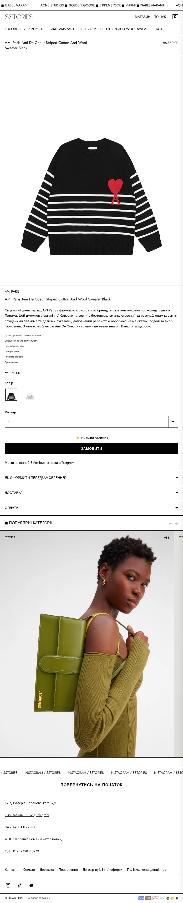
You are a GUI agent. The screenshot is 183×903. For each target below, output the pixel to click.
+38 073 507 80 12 (19, 814)
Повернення (68, 869)
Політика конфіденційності (147, 869)
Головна (12, 29)
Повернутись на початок (91, 785)
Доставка (47, 869)
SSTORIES (19, 898)
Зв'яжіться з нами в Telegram (52, 462)
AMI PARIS (35, 29)
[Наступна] (176, 523)
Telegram (42, 814)
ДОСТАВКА (13, 492)
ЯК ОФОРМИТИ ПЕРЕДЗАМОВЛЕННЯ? (36, 477)
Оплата (29, 869)
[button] (11, 394)
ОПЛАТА (11, 507)
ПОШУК (160, 16)
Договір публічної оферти (102, 869)
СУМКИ (10, 537)
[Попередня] (170, 523)
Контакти (12, 869)
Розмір (10, 412)
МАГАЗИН (142, 16)
